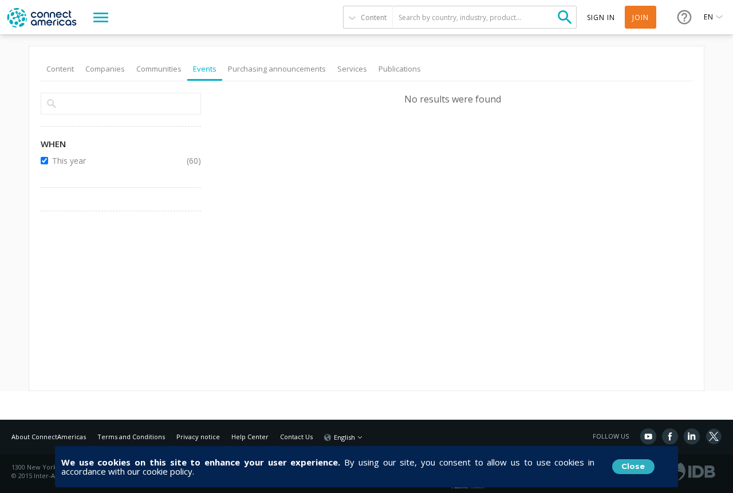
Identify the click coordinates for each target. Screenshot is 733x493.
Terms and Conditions (131, 436)
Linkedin (692, 436)
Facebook (670, 436)
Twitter (714, 436)
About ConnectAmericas (48, 436)
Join (640, 17)
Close (633, 466)
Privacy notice (198, 436)
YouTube (648, 436)
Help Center (250, 436)
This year (112, 160)
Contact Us (296, 436)
